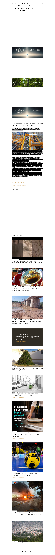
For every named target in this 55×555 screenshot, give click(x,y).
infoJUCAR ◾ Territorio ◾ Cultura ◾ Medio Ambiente (24, 7)
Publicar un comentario (20, 264)
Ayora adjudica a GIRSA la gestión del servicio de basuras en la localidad (25, 394)
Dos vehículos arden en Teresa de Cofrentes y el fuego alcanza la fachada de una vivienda (27, 514)
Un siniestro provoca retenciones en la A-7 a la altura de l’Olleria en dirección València (27, 337)
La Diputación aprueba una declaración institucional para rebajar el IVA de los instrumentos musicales (26, 288)
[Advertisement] (27, 20)
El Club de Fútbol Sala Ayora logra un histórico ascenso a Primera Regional (25, 474)
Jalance (22, 182)
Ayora (16, 182)
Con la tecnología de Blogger (28, 551)
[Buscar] (42, 3)
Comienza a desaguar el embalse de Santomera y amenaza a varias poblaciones (27, 262)
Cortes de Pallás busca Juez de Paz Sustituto (27, 543)
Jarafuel (24, 182)
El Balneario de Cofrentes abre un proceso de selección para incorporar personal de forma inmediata (27, 434)
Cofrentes (18, 182)
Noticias (27, 182)
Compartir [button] (13, 181)
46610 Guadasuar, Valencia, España (20, 185)
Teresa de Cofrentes (32, 182)
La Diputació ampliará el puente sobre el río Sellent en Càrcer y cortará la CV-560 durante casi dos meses (26, 321)
